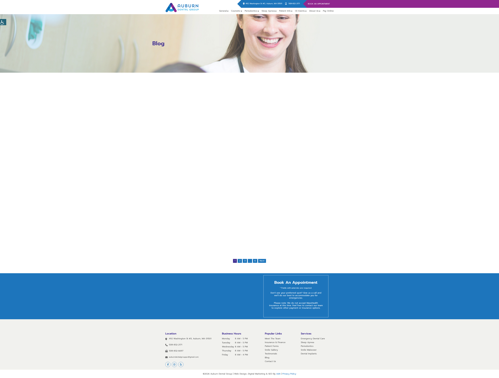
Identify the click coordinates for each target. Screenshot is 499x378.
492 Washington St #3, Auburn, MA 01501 (264, 4)
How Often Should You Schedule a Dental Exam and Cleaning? (215, 204)
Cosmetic (235, 10)
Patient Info (285, 10)
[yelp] (180, 364)
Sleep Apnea (268, 10)
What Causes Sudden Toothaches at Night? (249, 151)
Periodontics (251, 10)
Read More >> (215, 164)
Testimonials (271, 354)
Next (262, 260)
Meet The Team (272, 338)
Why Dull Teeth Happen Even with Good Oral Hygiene (215, 151)
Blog (267, 357)
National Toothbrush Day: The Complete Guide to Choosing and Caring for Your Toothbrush (283, 152)
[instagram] (174, 364)
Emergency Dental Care (313, 338)
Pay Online (328, 10)
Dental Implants (309, 354)
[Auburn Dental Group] (182, 7)
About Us (314, 10)
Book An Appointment (319, 3)
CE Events (300, 10)
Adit (278, 373)
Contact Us (270, 361)
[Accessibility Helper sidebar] (3, 22)
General (223, 10)
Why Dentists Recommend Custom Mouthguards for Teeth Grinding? (283, 204)
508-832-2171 (294, 4)
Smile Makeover (309, 350)
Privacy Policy (289, 373)
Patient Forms (272, 346)
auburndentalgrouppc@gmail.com (184, 357)
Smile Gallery (271, 350)
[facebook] (167, 364)
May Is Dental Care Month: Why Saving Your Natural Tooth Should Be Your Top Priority (249, 205)
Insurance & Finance (275, 342)
